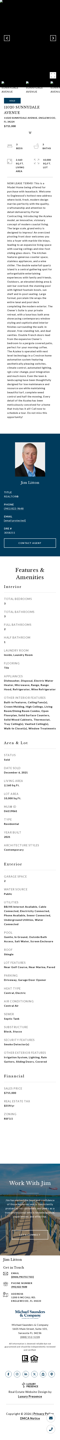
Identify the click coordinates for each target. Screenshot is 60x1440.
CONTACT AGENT (30, 543)
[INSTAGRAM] (17, 1374)
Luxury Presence (30, 1396)
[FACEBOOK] (8, 1374)
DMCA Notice (30, 1418)
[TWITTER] (34, 1374)
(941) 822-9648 (14, 508)
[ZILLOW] (43, 1374)
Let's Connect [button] (30, 1234)
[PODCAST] (51, 1374)
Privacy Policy (43, 1413)
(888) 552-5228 (30, 1336)
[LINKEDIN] (26, 1374)
